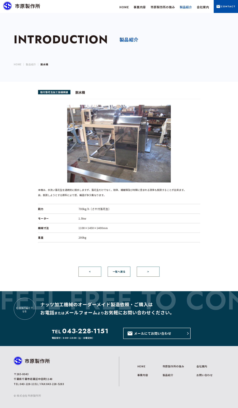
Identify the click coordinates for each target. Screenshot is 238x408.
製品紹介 (31, 64)
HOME (18, 64)
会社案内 (201, 366)
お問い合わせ (204, 375)
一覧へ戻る (119, 271)
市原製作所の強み (173, 366)
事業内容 (142, 375)
